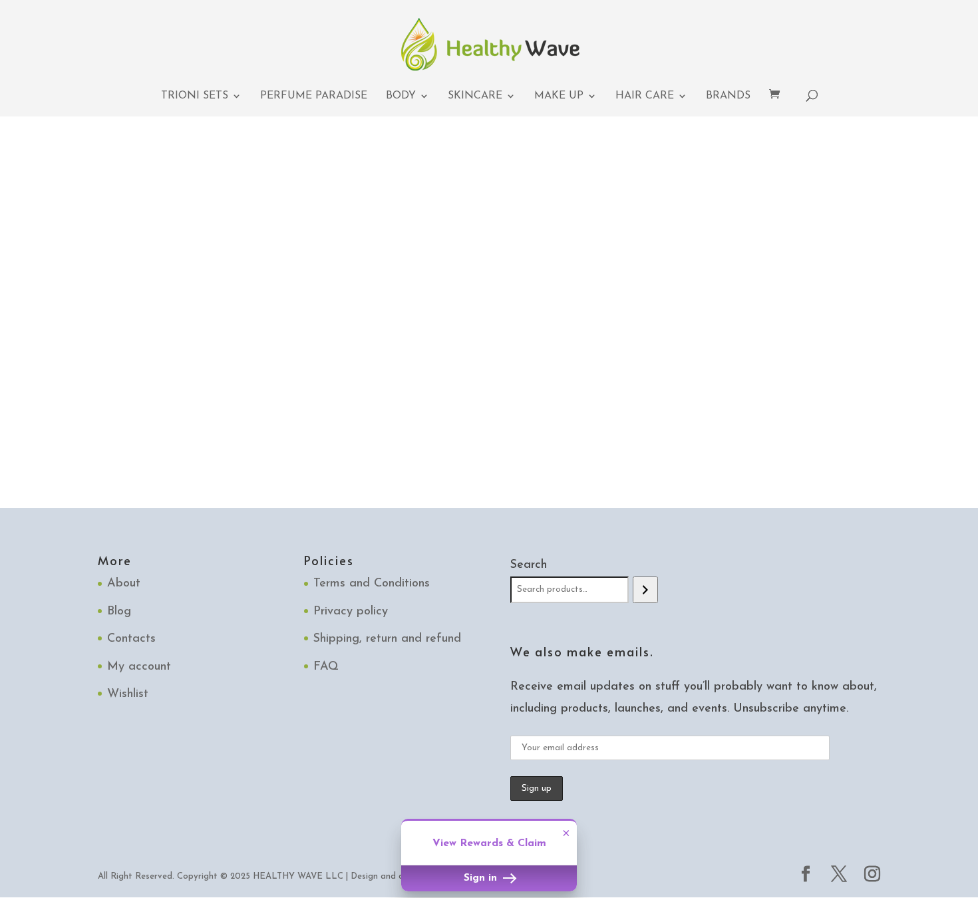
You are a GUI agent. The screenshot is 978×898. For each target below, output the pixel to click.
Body (401, 96)
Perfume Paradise (313, 96)
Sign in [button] (482, 878)
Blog (119, 612)
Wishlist (127, 694)
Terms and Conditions (371, 584)
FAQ (326, 667)
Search (528, 565)
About (123, 584)
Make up (558, 96)
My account (139, 667)
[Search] (645, 589)
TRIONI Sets (194, 96)
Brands (728, 96)
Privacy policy (350, 612)
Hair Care (644, 96)
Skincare (475, 96)
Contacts (131, 639)
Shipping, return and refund (387, 639)
